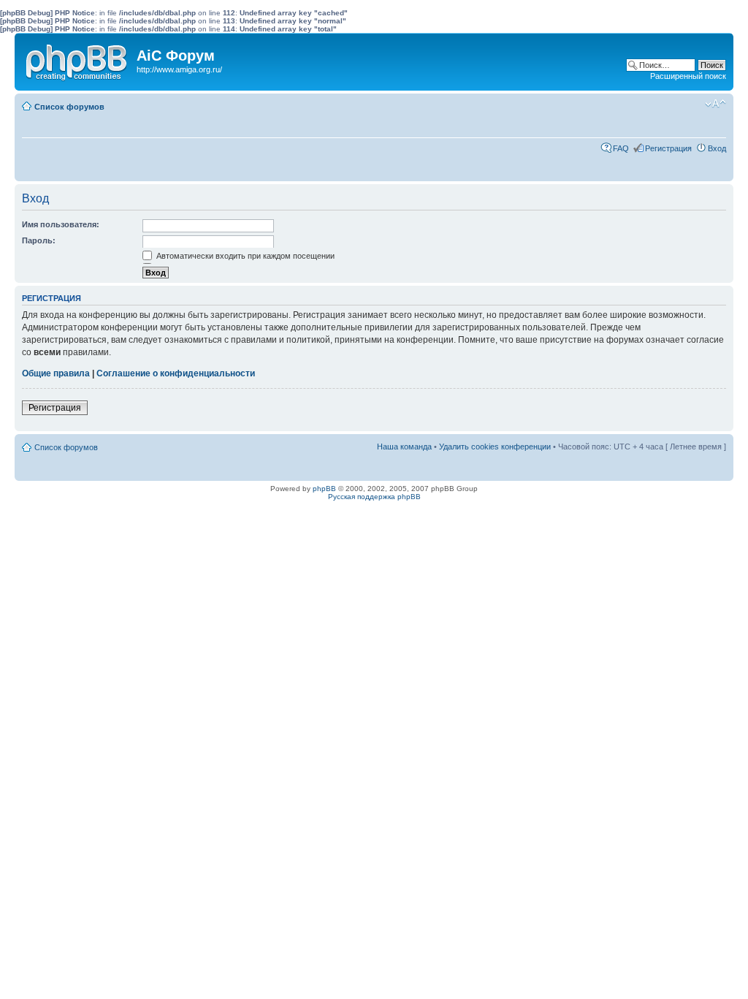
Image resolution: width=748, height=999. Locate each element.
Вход (717, 148)
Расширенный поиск (688, 76)
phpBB (324, 489)
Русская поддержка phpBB (374, 497)
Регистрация (668, 148)
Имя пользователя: (60, 224)
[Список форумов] (77, 59)
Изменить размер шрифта (715, 103)
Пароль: (39, 240)
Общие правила (56, 373)
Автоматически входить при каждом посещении (244, 255)
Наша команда (404, 446)
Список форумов (69, 106)
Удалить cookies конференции (495, 446)
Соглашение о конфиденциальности (175, 373)
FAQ (621, 148)
